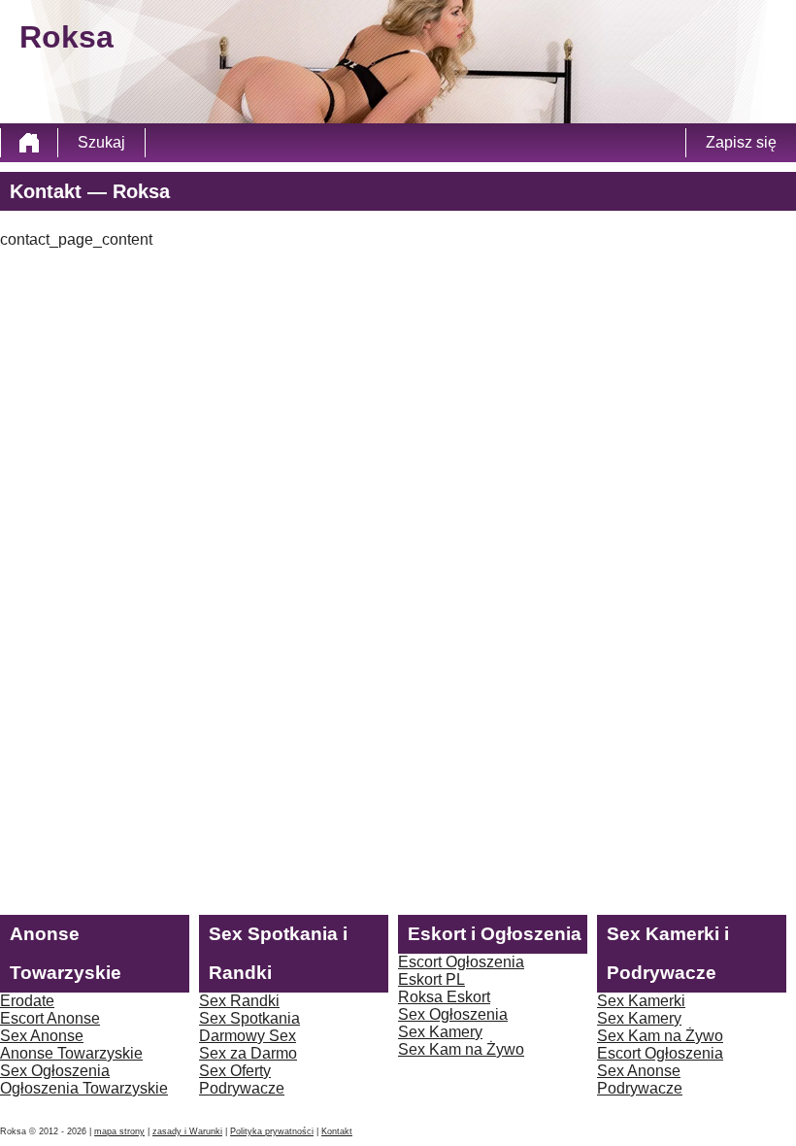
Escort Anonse (50, 1018)
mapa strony (119, 1131)
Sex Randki (239, 1001)
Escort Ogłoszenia (461, 962)
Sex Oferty (235, 1070)
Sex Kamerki (641, 1001)
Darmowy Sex (247, 1036)
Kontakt (336, 1131)
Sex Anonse (41, 1036)
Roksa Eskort (444, 997)
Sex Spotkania (249, 1018)
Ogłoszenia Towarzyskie (84, 1088)
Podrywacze (241, 1088)
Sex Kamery (440, 1032)
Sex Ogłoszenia (55, 1070)
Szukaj (101, 142)
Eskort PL (431, 979)
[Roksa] (29, 142)
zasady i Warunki (187, 1131)
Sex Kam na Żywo (461, 1049)
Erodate (27, 1001)
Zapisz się (741, 142)
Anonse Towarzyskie (71, 1053)
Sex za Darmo (248, 1053)
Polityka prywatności (272, 1131)
